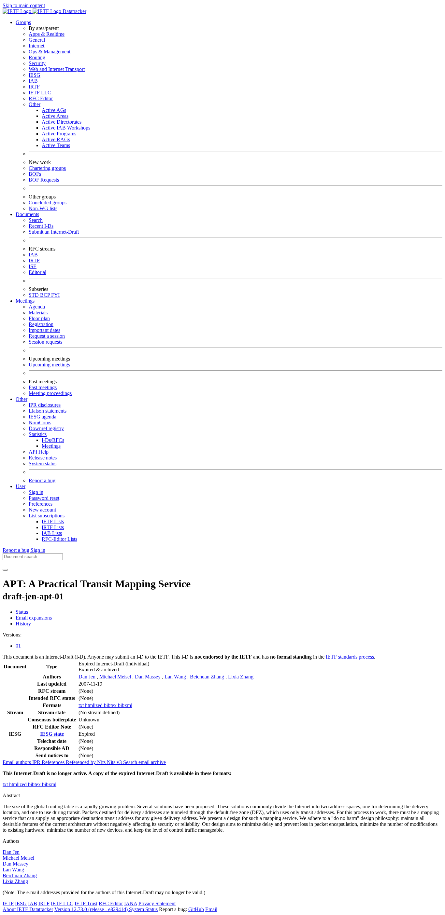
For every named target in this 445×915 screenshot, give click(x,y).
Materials (38, 312)
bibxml (125, 705)
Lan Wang (175, 676)
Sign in (36, 492)
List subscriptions (47, 515)
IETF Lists (53, 521)
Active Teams (56, 145)
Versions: (12, 634)
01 (18, 646)
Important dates (44, 330)
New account (42, 509)
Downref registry (46, 428)
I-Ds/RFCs (53, 440)
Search (36, 220)
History (23, 623)
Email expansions (34, 618)
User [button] (20, 486)
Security (37, 63)
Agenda (37, 306)
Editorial (37, 272)
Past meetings (43, 387)
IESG (34, 75)
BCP (45, 295)
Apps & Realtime (47, 34)
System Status (143, 909)
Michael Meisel (115, 676)
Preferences (40, 504)
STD (34, 295)
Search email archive (144, 762)
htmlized (94, 705)
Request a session (47, 336)
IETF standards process (350, 657)
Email (211, 909)
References (54, 762)
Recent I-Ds (41, 226)
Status (22, 612)
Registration (41, 324)
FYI (55, 295)
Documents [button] (27, 214)
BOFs (35, 174)
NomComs (40, 422)
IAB (33, 81)
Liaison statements (47, 411)
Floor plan (39, 318)
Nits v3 (115, 762)
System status (42, 463)
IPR (37, 762)
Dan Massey (148, 676)
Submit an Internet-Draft (54, 232)
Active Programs (59, 133)
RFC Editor (41, 98)
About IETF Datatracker (28, 909)
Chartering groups (47, 168)
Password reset (44, 498)
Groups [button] (23, 22)
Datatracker (73, 11)
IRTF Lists (53, 527)
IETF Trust (86, 903)
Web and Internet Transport (57, 69)
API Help (39, 452)
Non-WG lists (43, 208)
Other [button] (21, 399)
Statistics (38, 434)
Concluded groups (47, 202)
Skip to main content (24, 5)
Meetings (51, 446)
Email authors (17, 762)
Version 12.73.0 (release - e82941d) (91, 909)
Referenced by (81, 762)
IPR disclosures (45, 405)
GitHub (196, 909)
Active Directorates (61, 122)
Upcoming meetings (49, 364)
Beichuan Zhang (207, 676)
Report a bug (42, 480)
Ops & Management (49, 51)
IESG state (52, 734)
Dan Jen (87, 676)
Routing (37, 57)
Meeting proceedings (50, 393)
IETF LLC (40, 92)
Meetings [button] (25, 301)
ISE (32, 266)
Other (34, 104)
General (37, 40)
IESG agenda (42, 416)
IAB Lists (52, 533)
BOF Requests (44, 180)
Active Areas (55, 116)
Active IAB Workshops (66, 127)
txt (82, 705)
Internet (36, 45)
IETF (8, 903)
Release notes (43, 457)
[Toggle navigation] (5, 570)
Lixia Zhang (240, 676)
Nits (102, 762)
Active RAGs (56, 139)
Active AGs (54, 110)
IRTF (34, 86)
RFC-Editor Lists (59, 539)
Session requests (45, 342)
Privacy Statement (157, 903)
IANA (130, 903)
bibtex (111, 705)
